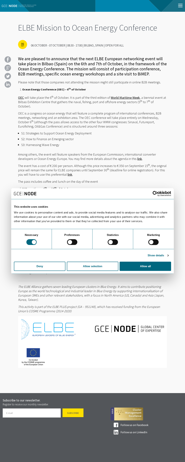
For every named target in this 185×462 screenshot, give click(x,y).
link (139, 159)
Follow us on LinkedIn (134, 432)
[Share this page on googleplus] (8, 68)
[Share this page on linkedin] (8, 84)
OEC (21, 98)
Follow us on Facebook (134, 425)
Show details (156, 255)
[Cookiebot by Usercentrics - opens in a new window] (155, 193)
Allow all (145, 266)
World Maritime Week (125, 98)
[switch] (72, 242)
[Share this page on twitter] (8, 76)
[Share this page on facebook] (8, 59)
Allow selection (92, 266)
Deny (39, 266)
